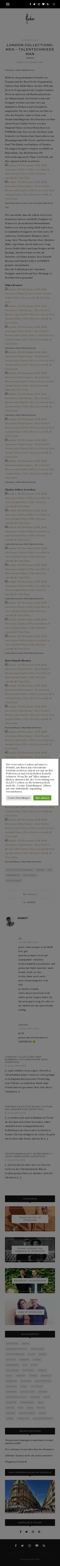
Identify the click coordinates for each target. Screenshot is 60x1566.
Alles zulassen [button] (42, 797)
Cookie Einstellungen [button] (19, 797)
